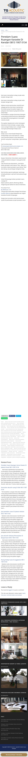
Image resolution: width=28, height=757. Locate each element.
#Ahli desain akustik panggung (14, 429)
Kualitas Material (5, 193)
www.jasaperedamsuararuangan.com (13, 146)
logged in (10, 590)
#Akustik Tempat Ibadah (7, 441)
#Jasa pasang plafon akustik (15, 445)
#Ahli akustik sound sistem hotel (14, 421)
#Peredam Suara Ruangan (14, 454)
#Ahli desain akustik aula (8, 423)
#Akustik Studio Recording (16, 439)
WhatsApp (5, 418)
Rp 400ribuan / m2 (6, 189)
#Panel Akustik (13, 451)
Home (2, 30)
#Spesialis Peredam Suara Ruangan (11, 455)
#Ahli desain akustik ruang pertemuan (12, 430)
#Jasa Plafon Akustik (20, 448)
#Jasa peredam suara (7, 448)
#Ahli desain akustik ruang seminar (11, 432)
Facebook (13, 415)
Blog (6, 30)
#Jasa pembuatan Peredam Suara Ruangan (12, 447)
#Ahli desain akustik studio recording (13, 433)
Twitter (18, 415)
